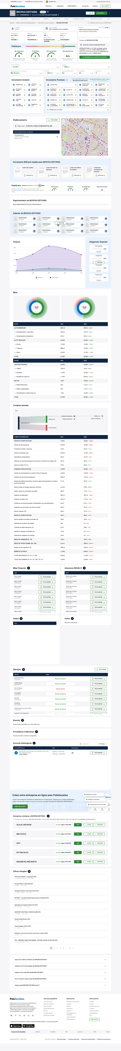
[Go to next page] (73, 948)
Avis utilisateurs (94, 1013)
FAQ (109, 19)
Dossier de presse (94, 1010)
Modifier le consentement (104, 1039)
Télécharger (54, 120)
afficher (99, 262)
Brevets (46, 1010)
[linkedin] (34, 218)
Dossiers (69, 1004)
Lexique (69, 1006)
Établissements (35, 19)
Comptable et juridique (78, 19)
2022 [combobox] (16, 411)
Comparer (100, 824)
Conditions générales (73, 1039)
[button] (86, 138)
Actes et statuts (48, 1006)
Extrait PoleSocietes (49, 1008)
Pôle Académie (70, 1019)
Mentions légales (61, 1039)
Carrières (92, 1008)
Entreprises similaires (97, 19)
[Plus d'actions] (109, 13)
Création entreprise (49, 1004)
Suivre (91, 13)
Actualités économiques (73, 1001)
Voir (78, 824)
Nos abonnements (94, 1006)
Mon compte (105, 6)
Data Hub (69, 1010)
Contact (92, 1004)
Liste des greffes (71, 1017)
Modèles (46, 19)
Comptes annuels (48, 1013)
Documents (100, 13)
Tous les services (48, 1001)
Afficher (61, 223)
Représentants (56, 19)
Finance (66, 19)
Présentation (13, 19)
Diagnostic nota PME (49, 1015)
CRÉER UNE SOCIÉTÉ (20, 806)
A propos (92, 1001)
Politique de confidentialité (88, 1039)
